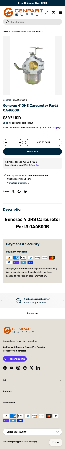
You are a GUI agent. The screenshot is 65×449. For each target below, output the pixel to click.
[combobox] (32, 22)
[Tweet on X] (13, 191)
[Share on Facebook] (19, 191)
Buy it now (32, 151)
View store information (18, 183)
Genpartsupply (15, 441)
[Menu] (60, 12)
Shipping (7, 122)
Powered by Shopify (29, 441)
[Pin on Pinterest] (25, 191)
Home (5, 32)
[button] (53, 12)
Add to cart (43, 142)
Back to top (32, 313)
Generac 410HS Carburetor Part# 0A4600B (27, 32)
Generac (7, 100)
